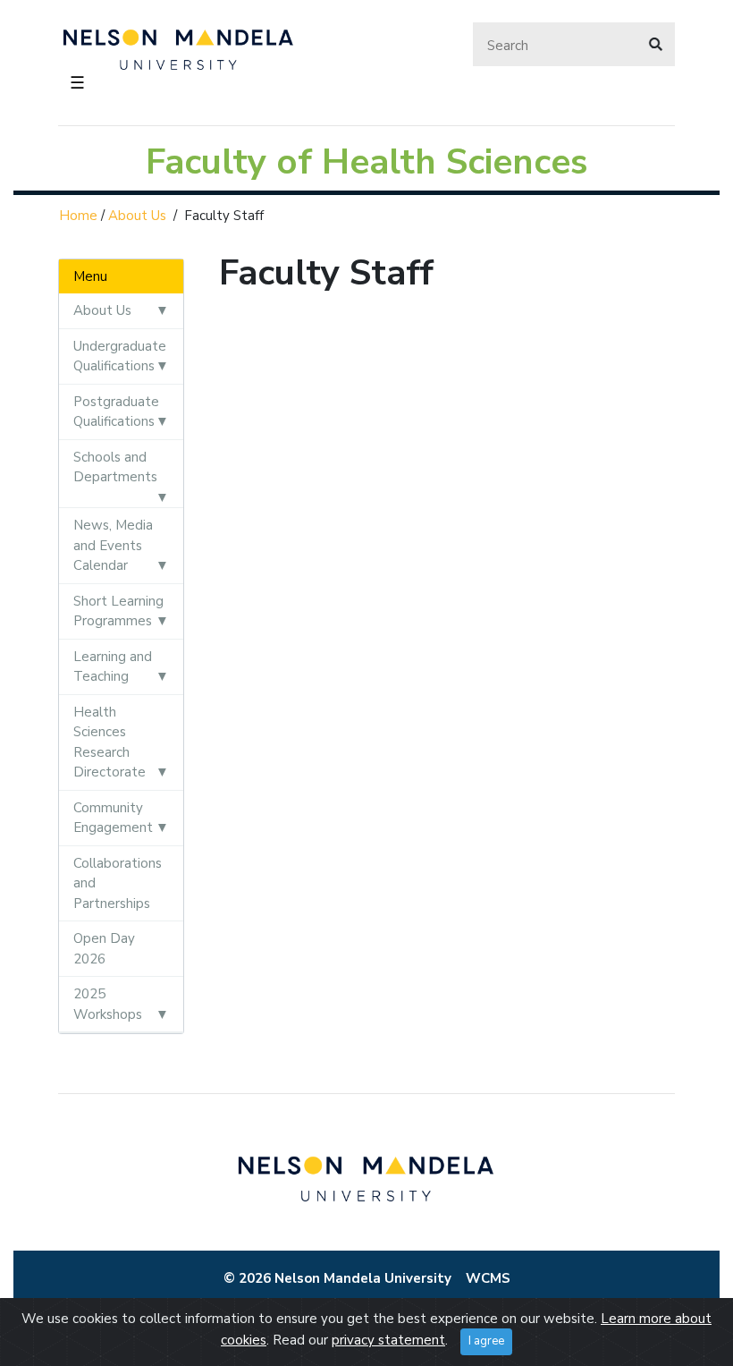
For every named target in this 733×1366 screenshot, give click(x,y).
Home (78, 216)
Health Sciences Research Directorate (109, 742)
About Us (137, 216)
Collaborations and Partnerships (117, 883)
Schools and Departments (115, 467)
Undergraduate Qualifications (119, 356)
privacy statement (388, 1340)
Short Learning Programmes (118, 611)
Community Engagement (113, 818)
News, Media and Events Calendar (113, 545)
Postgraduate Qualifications (116, 412)
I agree (486, 1341)
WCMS (488, 1278)
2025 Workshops (107, 1004)
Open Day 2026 (104, 948)
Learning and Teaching (112, 667)
